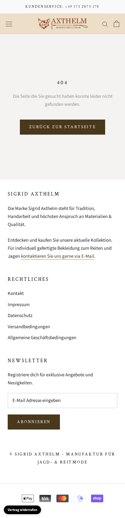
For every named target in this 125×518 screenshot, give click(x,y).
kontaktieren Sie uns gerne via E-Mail (57, 256)
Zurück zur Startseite (62, 127)
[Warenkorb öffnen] (116, 24)
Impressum (18, 304)
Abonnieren (34, 422)
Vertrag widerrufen (22, 509)
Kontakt (16, 293)
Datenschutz (20, 315)
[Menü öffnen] (9, 23)
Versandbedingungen (29, 326)
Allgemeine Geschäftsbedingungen (42, 337)
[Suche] (105, 24)
